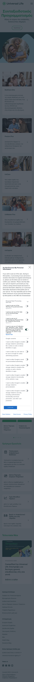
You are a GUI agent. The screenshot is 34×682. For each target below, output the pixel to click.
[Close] (30, 268)
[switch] (26, 306)
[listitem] (17, 301)
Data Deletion (6, 414)
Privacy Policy (28, 414)
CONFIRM (10, 407)
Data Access (17, 414)
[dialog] (17, 341)
